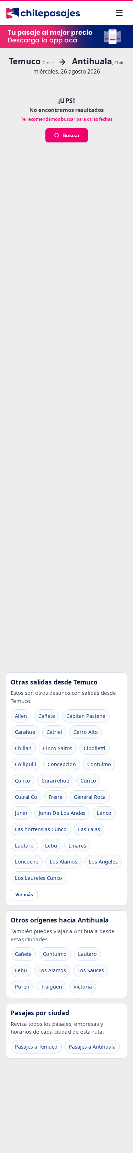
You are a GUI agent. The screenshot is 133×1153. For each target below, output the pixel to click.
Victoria (82, 986)
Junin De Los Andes (62, 813)
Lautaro (24, 845)
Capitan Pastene (85, 716)
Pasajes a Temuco (36, 1046)
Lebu (51, 845)
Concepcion (62, 764)
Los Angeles (103, 861)
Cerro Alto (85, 732)
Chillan (23, 748)
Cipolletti (94, 748)
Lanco (104, 813)
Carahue (25, 732)
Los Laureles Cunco (38, 878)
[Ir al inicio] (43, 13)
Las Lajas (89, 829)
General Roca (90, 797)
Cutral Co (26, 797)
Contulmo (99, 764)
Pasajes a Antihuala (92, 1046)
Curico (88, 780)
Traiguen (51, 986)
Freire (55, 797)
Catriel (54, 732)
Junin (21, 813)
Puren (22, 986)
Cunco (22, 780)
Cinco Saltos (57, 748)
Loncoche (26, 861)
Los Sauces (90, 970)
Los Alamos (63, 861)
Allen (21, 716)
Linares (77, 845)
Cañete (46, 716)
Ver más (24, 894)
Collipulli (25, 764)
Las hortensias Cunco (41, 829)
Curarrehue (55, 780)
